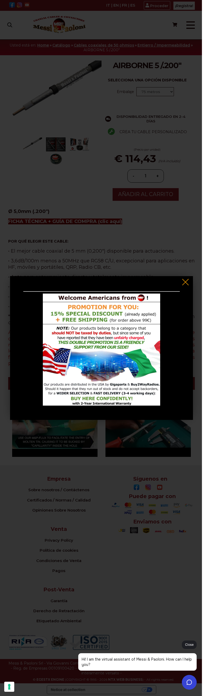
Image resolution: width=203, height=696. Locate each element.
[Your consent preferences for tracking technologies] (9, 687)
